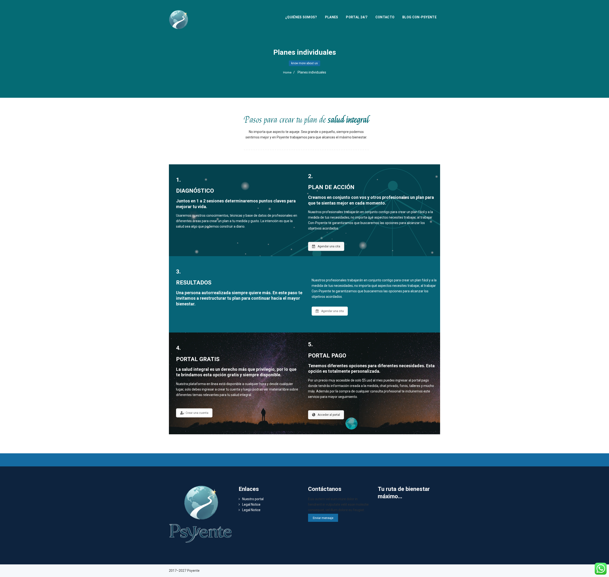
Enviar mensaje (323, 518)
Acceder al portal (329, 414)
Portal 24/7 (356, 17)
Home (287, 72)
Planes (331, 17)
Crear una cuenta (197, 413)
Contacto (384, 17)
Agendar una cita (329, 246)
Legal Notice (251, 504)
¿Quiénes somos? (301, 17)
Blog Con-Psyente (419, 17)
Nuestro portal (253, 499)
